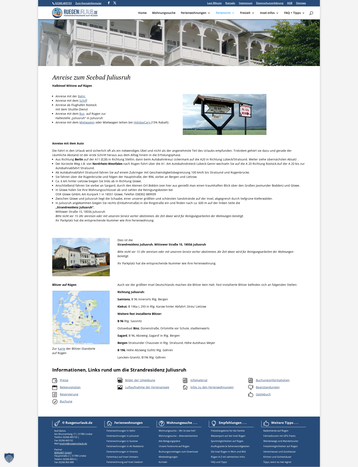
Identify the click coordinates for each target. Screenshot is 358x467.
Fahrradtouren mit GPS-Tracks (279, 435)
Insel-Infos (267, 13)
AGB (289, 3)
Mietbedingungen (168, 456)
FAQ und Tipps (219, 461)
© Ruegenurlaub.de (77, 423)
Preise (64, 380)
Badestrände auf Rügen (275, 430)
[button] (9, 458)
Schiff (83, 101)
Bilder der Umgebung (140, 380)
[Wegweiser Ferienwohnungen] (224, 134)
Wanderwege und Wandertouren (280, 441)
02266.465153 (63, 3)
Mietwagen (87, 122)
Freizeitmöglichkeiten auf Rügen (280, 446)
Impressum (245, 3)
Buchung (66, 401)
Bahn (82, 96)
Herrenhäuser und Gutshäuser (279, 451)
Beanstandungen (268, 387)
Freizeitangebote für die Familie (228, 430)
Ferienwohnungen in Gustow (122, 441)
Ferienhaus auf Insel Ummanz (122, 456)
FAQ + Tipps (292, 13)
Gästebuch (263, 394)
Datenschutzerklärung (269, 3)
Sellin (132, 430)
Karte (61, 349)
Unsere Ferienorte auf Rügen (174, 446)
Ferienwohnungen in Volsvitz (122, 451)
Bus (82, 114)
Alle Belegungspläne (169, 441)
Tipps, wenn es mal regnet (277, 461)
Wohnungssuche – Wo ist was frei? (177, 430)
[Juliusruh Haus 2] (81, 275)
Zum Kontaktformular (88, 3)
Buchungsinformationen (273, 380)
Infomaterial (198, 380)
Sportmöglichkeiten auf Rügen (227, 441)
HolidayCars (142, 122)
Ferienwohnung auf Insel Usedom (124, 461)
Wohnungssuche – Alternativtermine (178, 435)
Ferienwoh (112, 430)
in (127, 430)
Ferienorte (223, 13)
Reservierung (69, 394)
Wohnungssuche (163, 13)
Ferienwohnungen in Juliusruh (122, 435)
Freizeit (245, 13)
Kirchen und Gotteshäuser (277, 456)
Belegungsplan (70, 387)
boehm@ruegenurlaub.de (73, 443)
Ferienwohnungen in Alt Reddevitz (125, 446)
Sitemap (301, 3)
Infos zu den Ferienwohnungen (212, 387)
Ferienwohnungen (193, 13)
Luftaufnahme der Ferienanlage (147, 387)
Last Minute (214, 3)
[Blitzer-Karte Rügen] (81, 343)
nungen (122, 430)
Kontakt (230, 3)
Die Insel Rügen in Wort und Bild (228, 451)
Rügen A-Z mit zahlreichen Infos (228, 456)
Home (142, 13)
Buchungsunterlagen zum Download (178, 451)
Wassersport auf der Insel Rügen (228, 435)
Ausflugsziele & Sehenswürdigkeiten (230, 446)
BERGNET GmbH (63, 452)
